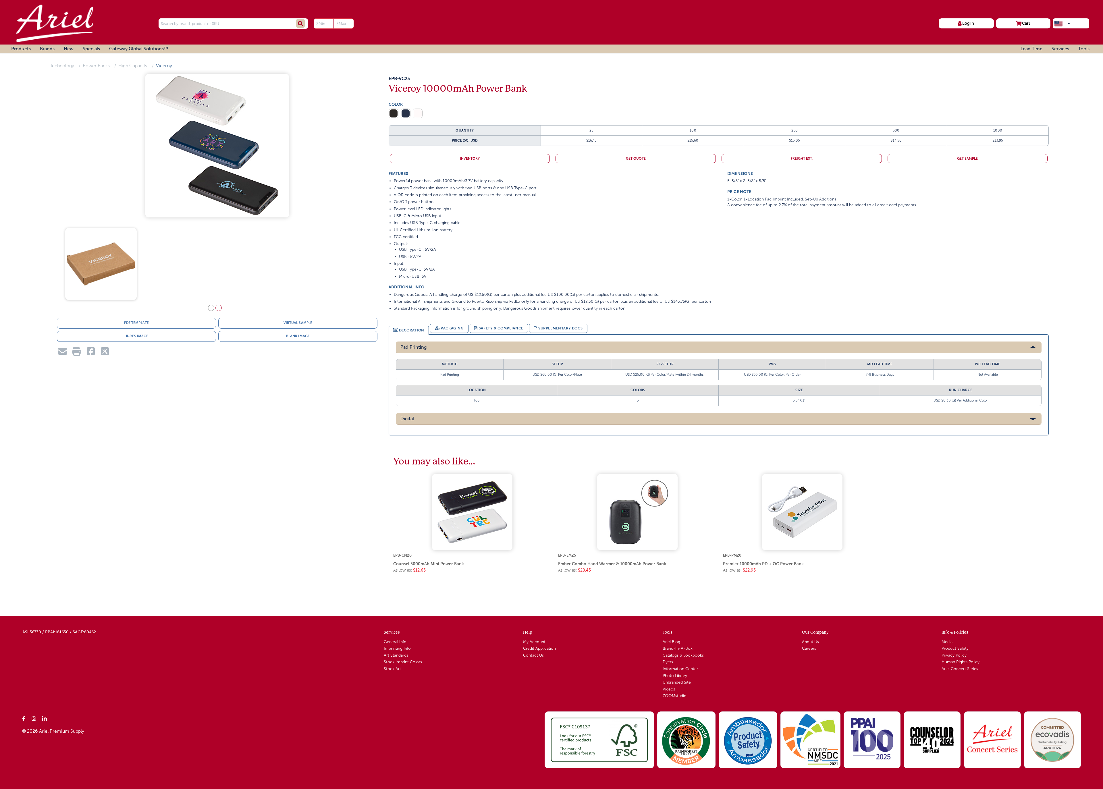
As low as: (409, 570)
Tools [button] (1083, 48)
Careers (809, 648)
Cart (1026, 23)
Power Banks (96, 65)
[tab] (409, 330)
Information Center (680, 669)
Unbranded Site (677, 682)
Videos (669, 689)
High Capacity (132, 65)
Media (947, 642)
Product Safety (955, 648)
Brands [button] (47, 48)
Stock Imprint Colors (403, 662)
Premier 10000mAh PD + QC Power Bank (763, 564)
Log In (968, 23)
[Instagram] (34, 718)
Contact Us (533, 655)
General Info (395, 642)
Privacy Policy (954, 655)
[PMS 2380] (405, 113)
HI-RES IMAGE (136, 338)
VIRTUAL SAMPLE (298, 325)
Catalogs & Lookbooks (683, 655)
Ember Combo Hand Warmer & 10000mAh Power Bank (612, 564)
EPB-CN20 (402, 555)
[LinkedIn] (44, 718)
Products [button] (21, 48)
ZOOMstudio (675, 696)
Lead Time (1031, 48)
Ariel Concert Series (960, 669)
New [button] (69, 48)
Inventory (470, 159)
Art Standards (396, 655)
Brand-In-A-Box (678, 648)
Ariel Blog (671, 642)
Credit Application (539, 648)
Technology (62, 65)
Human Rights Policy (960, 662)
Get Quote (636, 159)
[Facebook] (23, 718)
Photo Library (675, 676)
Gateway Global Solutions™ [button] (138, 48)
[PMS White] (418, 113)
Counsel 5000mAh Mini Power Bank (428, 564)
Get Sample (967, 159)
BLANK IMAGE (298, 338)
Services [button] (1060, 48)
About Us (810, 642)
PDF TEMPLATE (136, 325)
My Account (534, 642)
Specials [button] (91, 48)
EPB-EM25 (567, 555)
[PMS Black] (393, 113)
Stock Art (392, 669)
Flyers (668, 662)
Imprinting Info (397, 648)
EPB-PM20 (732, 555)
